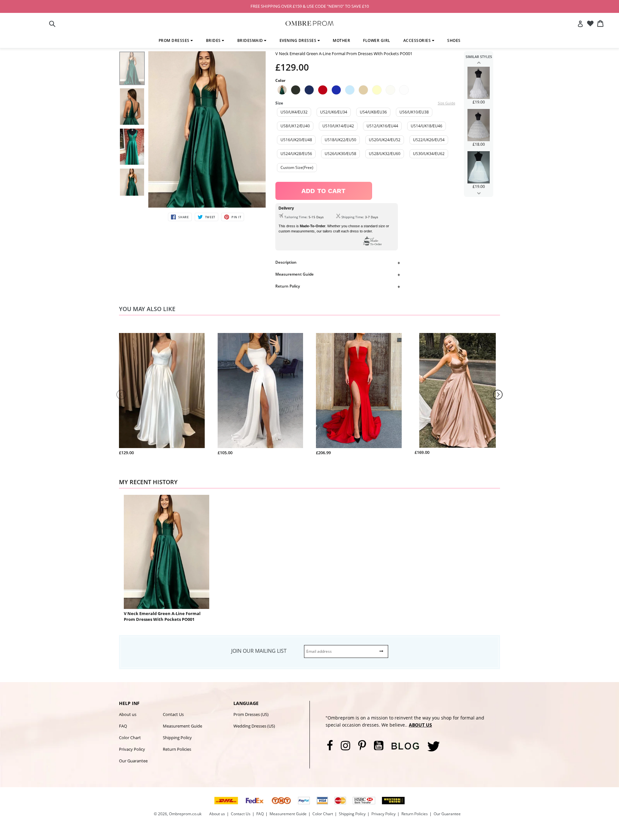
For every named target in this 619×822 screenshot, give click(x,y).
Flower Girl (376, 40)
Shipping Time (352, 217)
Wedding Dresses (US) (254, 726)
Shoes (454, 40)
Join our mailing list (259, 650)
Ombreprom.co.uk (185, 814)
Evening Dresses (299, 40)
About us (127, 714)
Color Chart (130, 737)
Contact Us (173, 714)
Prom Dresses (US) (251, 714)
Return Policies (177, 749)
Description (286, 262)
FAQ (123, 726)
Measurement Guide (294, 274)
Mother (341, 40)
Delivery (286, 208)
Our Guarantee (133, 761)
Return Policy (287, 286)
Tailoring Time (295, 217)
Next (478, 193)
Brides (214, 40)
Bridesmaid (250, 40)
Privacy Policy (132, 749)
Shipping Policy (177, 737)
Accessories (417, 40)
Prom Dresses (175, 40)
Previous (478, 62)
